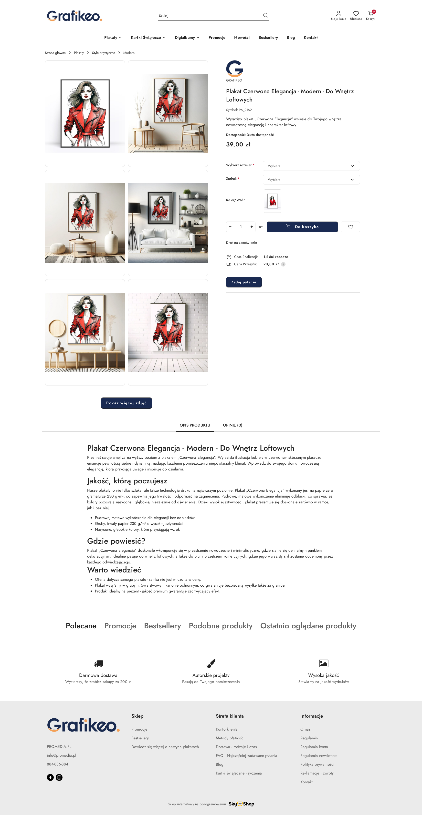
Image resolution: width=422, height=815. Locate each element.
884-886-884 (57, 764)
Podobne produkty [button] (221, 625)
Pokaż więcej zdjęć (126, 403)
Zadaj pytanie (244, 282)
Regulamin (309, 738)
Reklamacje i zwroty (317, 773)
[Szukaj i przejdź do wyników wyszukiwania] (265, 16)
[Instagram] (59, 777)
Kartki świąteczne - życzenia (239, 773)
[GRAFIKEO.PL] (234, 68)
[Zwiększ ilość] (251, 227)
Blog (220, 764)
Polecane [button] (81, 625)
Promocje (139, 729)
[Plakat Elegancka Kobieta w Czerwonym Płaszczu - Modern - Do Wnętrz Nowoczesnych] (272, 201)
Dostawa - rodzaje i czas (236, 747)
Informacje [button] (311, 716)
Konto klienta (227, 729)
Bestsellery (140, 738)
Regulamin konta (314, 747)
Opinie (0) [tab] (232, 425)
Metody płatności (230, 738)
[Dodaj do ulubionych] (350, 227)
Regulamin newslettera (319, 755)
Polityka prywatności (317, 764)
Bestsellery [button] (162, 625)
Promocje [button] (120, 625)
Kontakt (306, 782)
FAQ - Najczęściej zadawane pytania (246, 755)
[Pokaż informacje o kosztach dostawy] (283, 264)
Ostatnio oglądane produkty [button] (308, 625)
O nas (305, 729)
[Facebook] (50, 777)
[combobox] (311, 166)
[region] (272, 201)
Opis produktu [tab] (195, 425)
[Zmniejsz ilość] (230, 227)
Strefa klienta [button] (230, 716)
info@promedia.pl (61, 755)
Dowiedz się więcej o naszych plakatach (165, 747)
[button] (85, 113)
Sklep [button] (137, 716)
